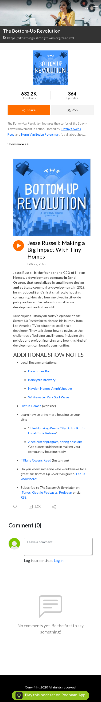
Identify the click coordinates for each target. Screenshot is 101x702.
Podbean (65, 492)
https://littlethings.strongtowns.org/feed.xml (40, 38)
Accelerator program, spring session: (55, 442)
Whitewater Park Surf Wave (48, 397)
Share (31, 110)
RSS (75, 110)
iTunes (26, 492)
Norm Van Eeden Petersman (40, 134)
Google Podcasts (45, 492)
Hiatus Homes (31, 406)
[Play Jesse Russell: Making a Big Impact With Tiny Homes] (18, 245)
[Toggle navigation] (95, 6)
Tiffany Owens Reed (36, 460)
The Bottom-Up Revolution (31, 31)
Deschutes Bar (39, 371)
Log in (58, 560)
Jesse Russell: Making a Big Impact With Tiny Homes (56, 250)
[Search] (86, 6)
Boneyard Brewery (41, 380)
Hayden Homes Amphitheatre (50, 388)
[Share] (54, 506)
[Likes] (15, 506)
